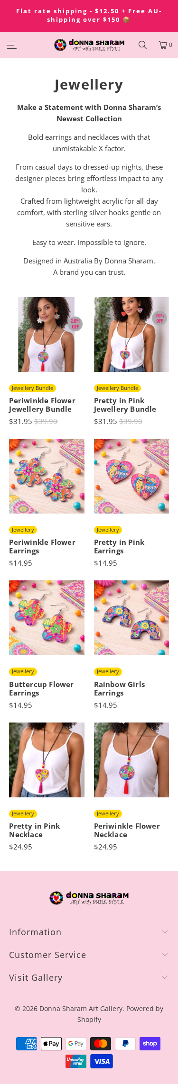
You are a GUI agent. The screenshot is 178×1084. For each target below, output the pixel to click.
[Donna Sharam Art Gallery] (89, 45)
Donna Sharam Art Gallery (80, 1008)
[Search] (143, 45)
